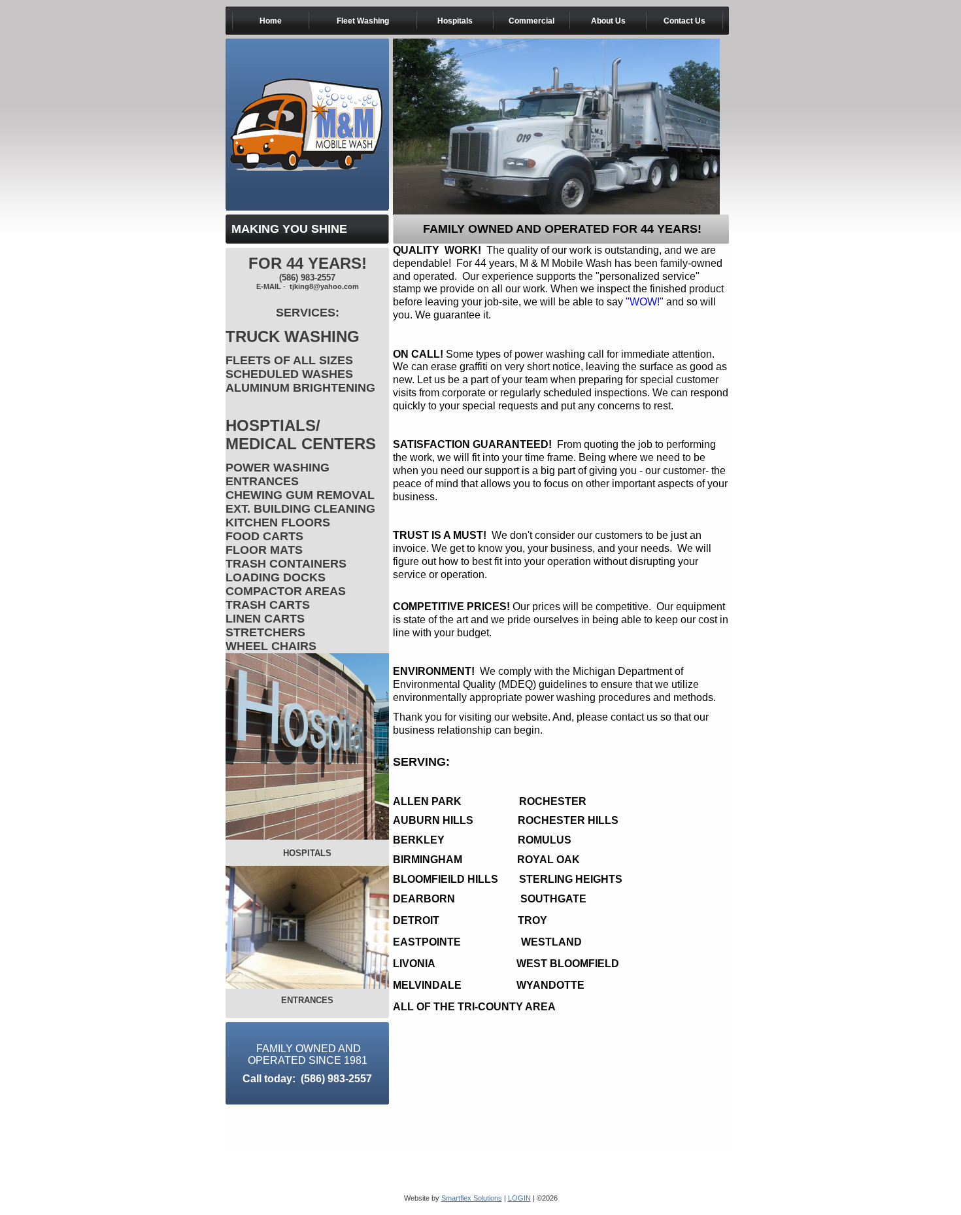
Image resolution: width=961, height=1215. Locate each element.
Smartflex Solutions (471, 1198)
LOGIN (519, 1198)
